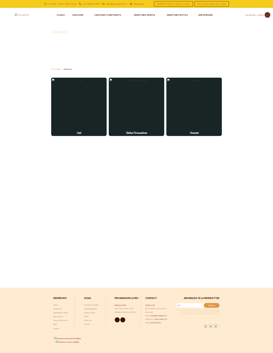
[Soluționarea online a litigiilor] (68, 342)
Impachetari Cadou (60, 313)
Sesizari (87, 324)
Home (55, 305)
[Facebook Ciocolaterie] (117, 320)
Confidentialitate (90, 309)
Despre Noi (57, 309)
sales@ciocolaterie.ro (158, 316)
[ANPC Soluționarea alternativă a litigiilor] (67, 338)
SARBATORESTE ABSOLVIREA (174, 3)
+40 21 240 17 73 (160, 319)
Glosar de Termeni (60, 320)
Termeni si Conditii (91, 305)
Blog (55, 324)
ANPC (86, 316)
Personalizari (58, 316)
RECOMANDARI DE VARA (211, 3)
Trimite (211, 305)
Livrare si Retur (90, 313)
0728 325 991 (155, 323)
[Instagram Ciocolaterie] (123, 320)
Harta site (87, 320)
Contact (56, 328)
